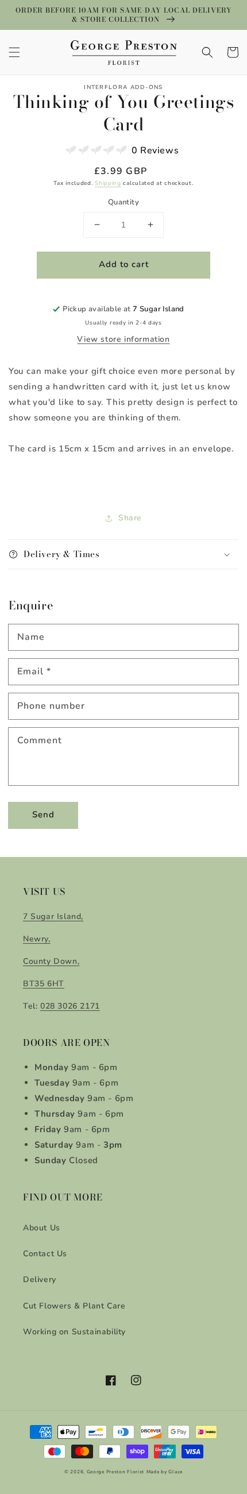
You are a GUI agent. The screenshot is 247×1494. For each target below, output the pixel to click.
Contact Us (45, 1253)
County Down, (51, 961)
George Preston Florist (115, 1472)
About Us (41, 1227)
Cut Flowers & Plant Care (74, 1305)
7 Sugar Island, (53, 916)
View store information (123, 339)
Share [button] (130, 517)
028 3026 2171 (70, 1006)
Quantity (123, 202)
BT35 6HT (43, 983)
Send (43, 814)
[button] (14, 52)
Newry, (37, 938)
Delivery (39, 1279)
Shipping (108, 183)
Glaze (175, 1472)
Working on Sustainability (74, 1331)
